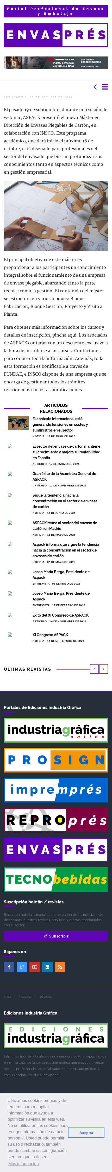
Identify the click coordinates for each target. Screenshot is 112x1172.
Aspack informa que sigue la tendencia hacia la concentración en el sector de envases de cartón (66, 550)
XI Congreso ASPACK (50, 635)
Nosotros (25, 996)
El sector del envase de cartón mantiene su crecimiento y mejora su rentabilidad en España (67, 452)
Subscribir (58, 936)
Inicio (7, 996)
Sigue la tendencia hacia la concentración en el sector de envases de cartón (65, 501)
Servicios (46, 996)
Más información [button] (23, 1164)
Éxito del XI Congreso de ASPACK (61, 615)
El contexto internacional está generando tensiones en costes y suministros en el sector (60, 424)
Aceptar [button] (86, 1133)
